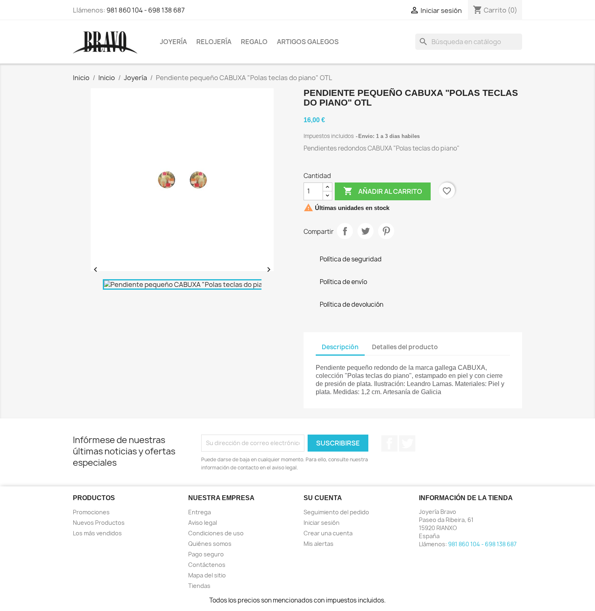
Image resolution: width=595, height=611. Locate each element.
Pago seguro (206, 554)
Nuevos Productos (99, 522)
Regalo (254, 41)
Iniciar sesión (322, 522)
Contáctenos (206, 565)
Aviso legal (202, 522)
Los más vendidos (97, 533)
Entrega (199, 512)
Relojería (214, 41)
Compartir (345, 231)
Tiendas (199, 586)
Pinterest (386, 231)
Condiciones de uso (216, 533)
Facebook (389, 443)
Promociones (91, 512)
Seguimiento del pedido (336, 512)
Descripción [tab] (340, 347)
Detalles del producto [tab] (405, 347)
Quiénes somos (210, 543)
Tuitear (365, 231)
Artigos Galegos (308, 41)
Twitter (407, 443)
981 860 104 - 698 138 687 (145, 10)
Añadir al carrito (382, 191)
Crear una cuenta (328, 533)
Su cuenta (323, 497)
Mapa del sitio (207, 575)
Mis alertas (319, 543)
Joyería (173, 41)
